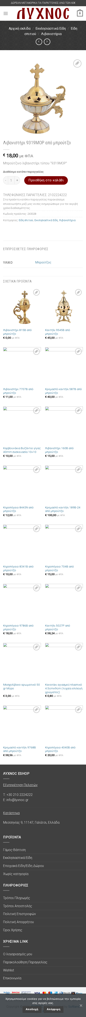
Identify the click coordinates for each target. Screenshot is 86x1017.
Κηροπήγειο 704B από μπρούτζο (59, 568)
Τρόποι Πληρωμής (16, 898)
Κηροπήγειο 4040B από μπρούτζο (60, 749)
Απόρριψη (53, 1009)
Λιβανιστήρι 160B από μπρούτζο (59, 449)
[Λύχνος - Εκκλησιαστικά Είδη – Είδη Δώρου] (43, 13)
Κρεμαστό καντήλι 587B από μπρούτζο (63, 390)
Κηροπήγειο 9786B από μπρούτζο (18, 627)
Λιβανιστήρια (51, 34)
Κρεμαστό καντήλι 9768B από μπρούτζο (19, 749)
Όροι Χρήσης (12, 930)
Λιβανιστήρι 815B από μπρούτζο (17, 331)
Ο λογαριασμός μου (17, 954)
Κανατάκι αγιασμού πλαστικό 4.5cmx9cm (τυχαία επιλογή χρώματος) (63, 688)
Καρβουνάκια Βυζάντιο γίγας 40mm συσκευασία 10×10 (22, 449)
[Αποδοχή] (81, 1005)
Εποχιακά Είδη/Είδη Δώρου (23, 866)
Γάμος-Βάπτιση (14, 850)
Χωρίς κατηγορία (15, 874)
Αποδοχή (32, 1009)
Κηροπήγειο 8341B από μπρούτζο (18, 568)
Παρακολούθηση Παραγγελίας (25, 962)
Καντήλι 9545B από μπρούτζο (57, 331)
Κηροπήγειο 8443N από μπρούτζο (18, 509)
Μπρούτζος (43, 262)
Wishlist (8, 970)
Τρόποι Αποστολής (17, 906)
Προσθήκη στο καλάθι (46, 180)
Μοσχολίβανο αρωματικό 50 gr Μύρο (21, 686)
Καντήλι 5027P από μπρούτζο (57, 627)
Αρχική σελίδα (19, 28)
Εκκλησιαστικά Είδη (50, 28)
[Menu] (5, 13)
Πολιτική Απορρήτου (18, 922)
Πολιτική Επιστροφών (19, 914)
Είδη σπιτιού (26, 220)
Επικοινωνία (12, 978)
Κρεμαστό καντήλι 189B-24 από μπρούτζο (62, 509)
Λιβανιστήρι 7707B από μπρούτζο (18, 390)
